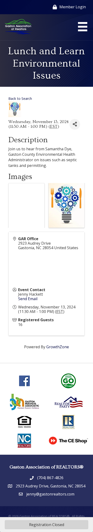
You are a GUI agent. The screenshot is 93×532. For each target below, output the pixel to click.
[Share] (74, 124)
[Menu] (83, 27)
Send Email (27, 298)
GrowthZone (57, 346)
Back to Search (20, 98)
